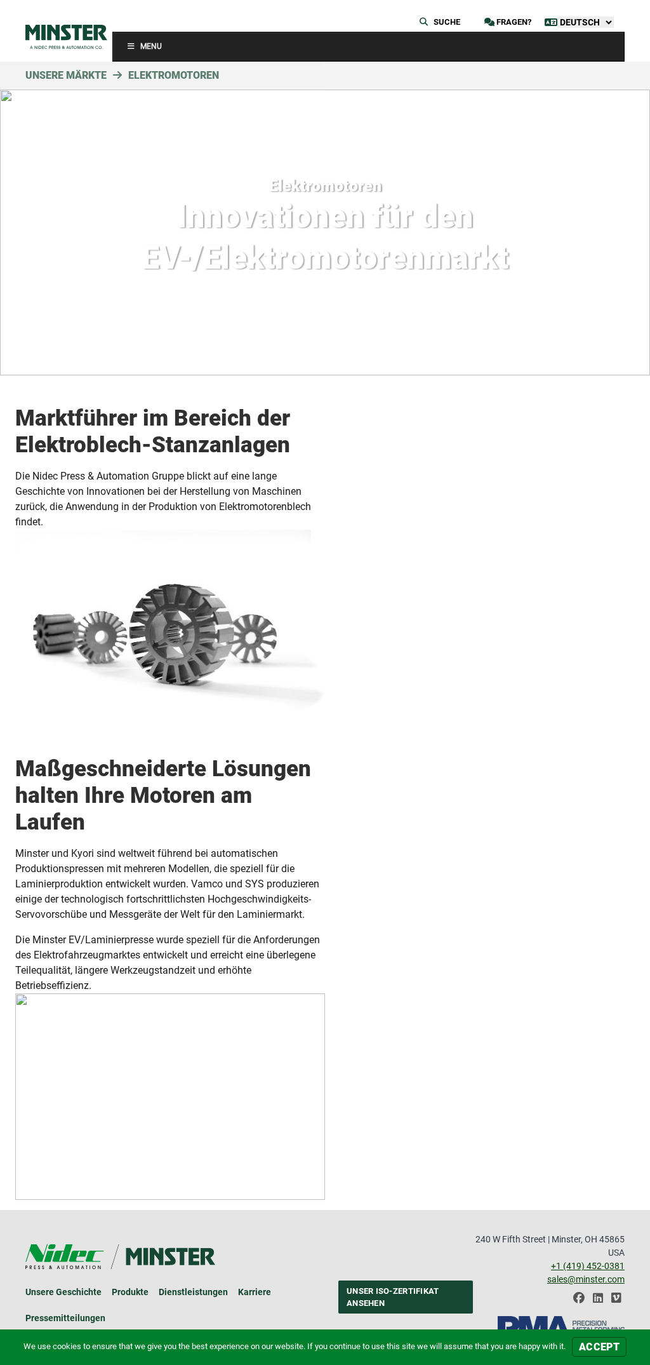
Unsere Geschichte (63, 1292)
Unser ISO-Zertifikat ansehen (393, 1297)
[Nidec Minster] (66, 37)
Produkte (130, 1292)
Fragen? (512, 22)
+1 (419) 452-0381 (588, 1266)
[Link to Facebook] (579, 1301)
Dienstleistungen (193, 1292)
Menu (151, 46)
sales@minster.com (586, 1279)
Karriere (254, 1292)
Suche (446, 22)
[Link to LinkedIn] (598, 1301)
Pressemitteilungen (65, 1318)
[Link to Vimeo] (616, 1301)
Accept (599, 1347)
